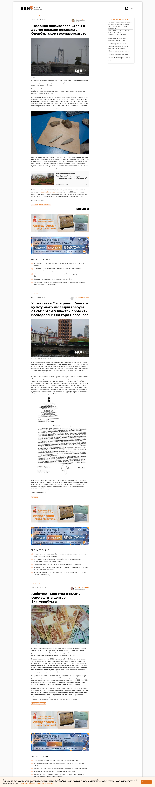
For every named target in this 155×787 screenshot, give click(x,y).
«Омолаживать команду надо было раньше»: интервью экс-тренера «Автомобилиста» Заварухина (59, 283)
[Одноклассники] (80, 209)
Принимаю (146, 782)
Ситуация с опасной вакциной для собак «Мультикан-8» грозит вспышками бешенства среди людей (57, 270)
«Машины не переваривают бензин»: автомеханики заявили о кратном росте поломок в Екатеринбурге (60, 555)
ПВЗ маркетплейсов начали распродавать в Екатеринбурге (56, 760)
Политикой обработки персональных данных (37, 783)
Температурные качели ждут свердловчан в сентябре (54, 771)
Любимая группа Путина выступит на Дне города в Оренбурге (57, 564)
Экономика (35, 703)
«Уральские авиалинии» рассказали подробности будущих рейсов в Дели (59, 275)
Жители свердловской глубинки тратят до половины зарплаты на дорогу (59, 264)
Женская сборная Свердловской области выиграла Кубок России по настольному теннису (60, 573)
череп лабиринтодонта (49, 192)
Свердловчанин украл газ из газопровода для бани (53, 279)
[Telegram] (83, 209)
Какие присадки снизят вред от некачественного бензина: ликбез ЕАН (60, 768)
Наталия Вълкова (82, 20)
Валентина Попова (82, 588)
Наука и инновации (45, 204)
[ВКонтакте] (78, 209)
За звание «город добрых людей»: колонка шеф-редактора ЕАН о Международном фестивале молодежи (59, 775)
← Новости (35, 15)
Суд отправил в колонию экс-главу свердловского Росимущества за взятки (118, 32)
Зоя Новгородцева (82, 297)
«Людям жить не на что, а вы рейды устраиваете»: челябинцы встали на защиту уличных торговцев (61, 568)
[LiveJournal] (88, 209)
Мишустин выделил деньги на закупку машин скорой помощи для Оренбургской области (119, 52)
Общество (35, 204)
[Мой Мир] (85, 209)
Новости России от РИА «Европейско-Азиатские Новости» (27, 8)
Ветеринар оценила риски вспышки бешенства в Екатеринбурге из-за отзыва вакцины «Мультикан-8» (118, 46)
